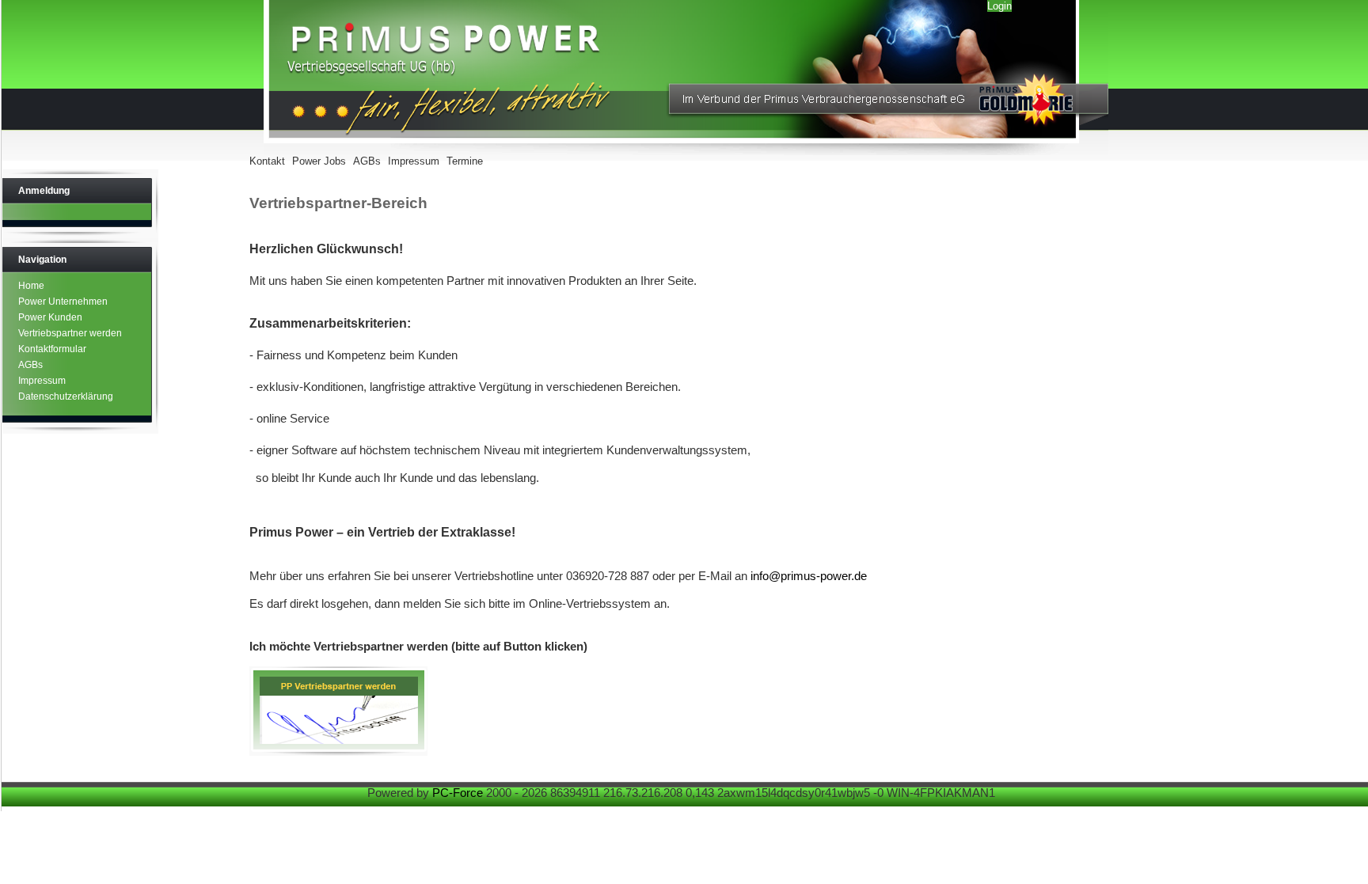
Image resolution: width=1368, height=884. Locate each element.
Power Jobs (319, 161)
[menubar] (368, 162)
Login (999, 6)
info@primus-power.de (808, 576)
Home (31, 285)
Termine (464, 161)
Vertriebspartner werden (70, 333)
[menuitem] (269, 162)
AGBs (367, 161)
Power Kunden (50, 317)
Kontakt (267, 161)
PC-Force (457, 793)
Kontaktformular (52, 349)
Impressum (413, 161)
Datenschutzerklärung (65, 396)
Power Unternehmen (63, 301)
